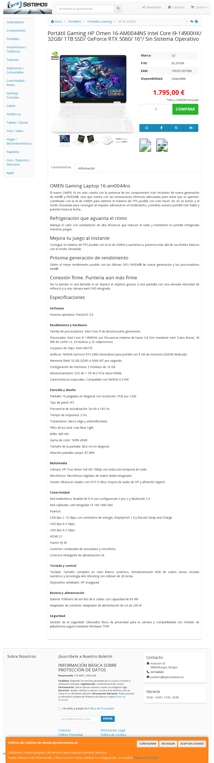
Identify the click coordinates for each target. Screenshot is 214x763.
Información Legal (113, 730)
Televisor (12, 60)
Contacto (178, 7)
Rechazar (168, 743)
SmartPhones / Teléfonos (16, 49)
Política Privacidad (70, 735)
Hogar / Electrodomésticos (19, 141)
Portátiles (12, 39)
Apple (10, 173)
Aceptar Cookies (192, 743)
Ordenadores (15, 22)
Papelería (12, 152)
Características (61, 167)
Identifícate (153, 7)
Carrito (200, 7)
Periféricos (13, 114)
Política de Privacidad (101, 708)
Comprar (185, 109)
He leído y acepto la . (88, 708)
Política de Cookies (146, 758)
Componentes (16, 30)
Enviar (107, 718)
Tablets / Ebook (17, 122)
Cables (10, 106)
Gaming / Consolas (12, 95)
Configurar (147, 743)
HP (174, 55)
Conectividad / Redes (16, 83)
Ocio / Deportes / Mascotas (18, 162)
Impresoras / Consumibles (15, 70)
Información (86, 168)
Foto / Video (14, 131)
